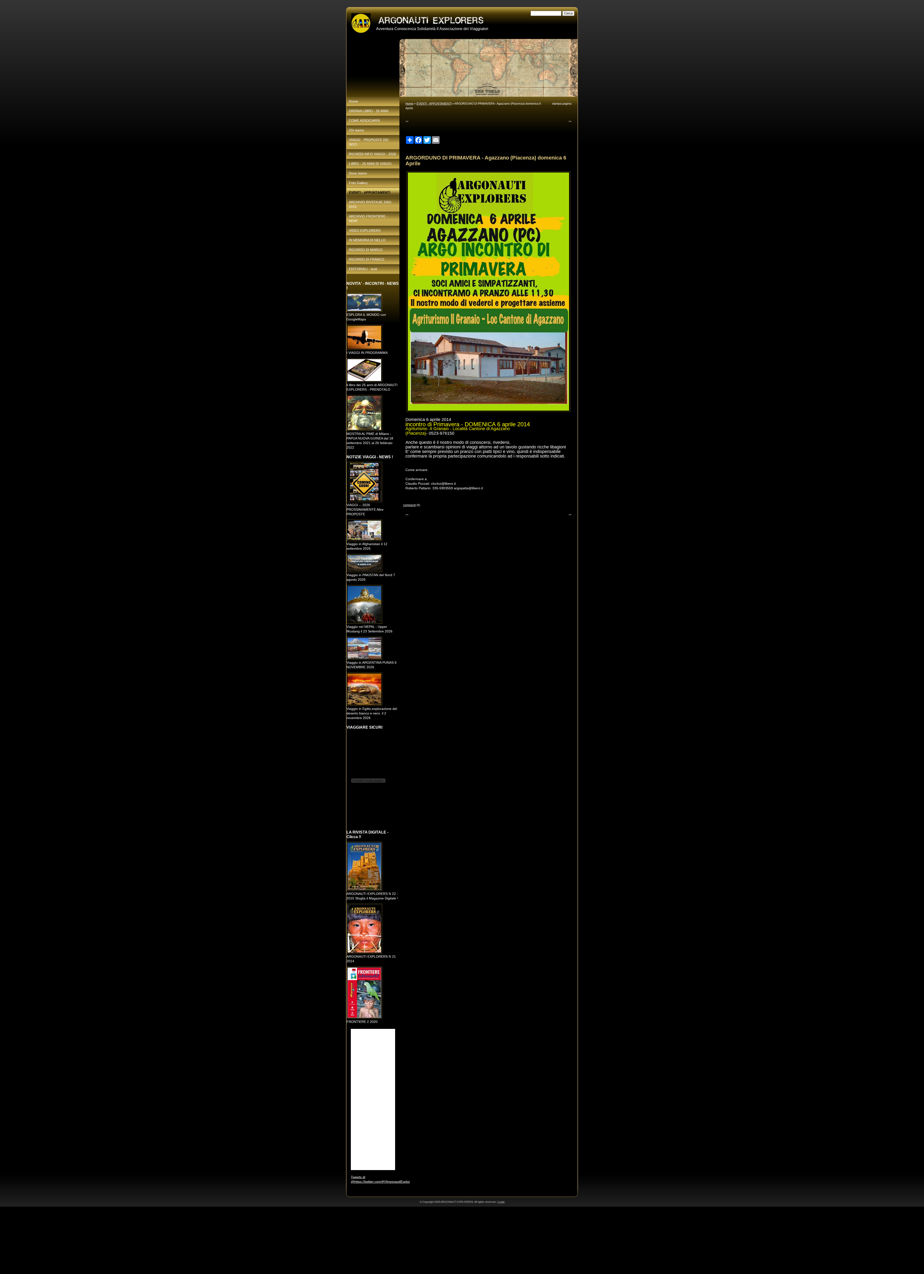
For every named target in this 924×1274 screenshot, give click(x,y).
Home (409, 103)
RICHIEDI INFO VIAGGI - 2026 (372, 154)
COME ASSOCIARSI (364, 120)
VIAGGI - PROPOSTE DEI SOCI (369, 142)
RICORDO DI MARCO (366, 250)
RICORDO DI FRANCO (366, 259)
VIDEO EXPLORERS (364, 230)
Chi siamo (356, 130)
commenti (409, 505)
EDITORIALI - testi (363, 269)
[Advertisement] (144, 1240)
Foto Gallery (358, 183)
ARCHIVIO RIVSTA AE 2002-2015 (370, 204)
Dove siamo (358, 173)
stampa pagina (561, 103)
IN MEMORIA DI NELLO (367, 240)
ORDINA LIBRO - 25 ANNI (368, 111)
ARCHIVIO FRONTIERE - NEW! (368, 218)
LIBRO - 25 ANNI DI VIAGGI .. (371, 164)
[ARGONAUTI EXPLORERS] (361, 23)
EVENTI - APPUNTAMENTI (434, 103)
